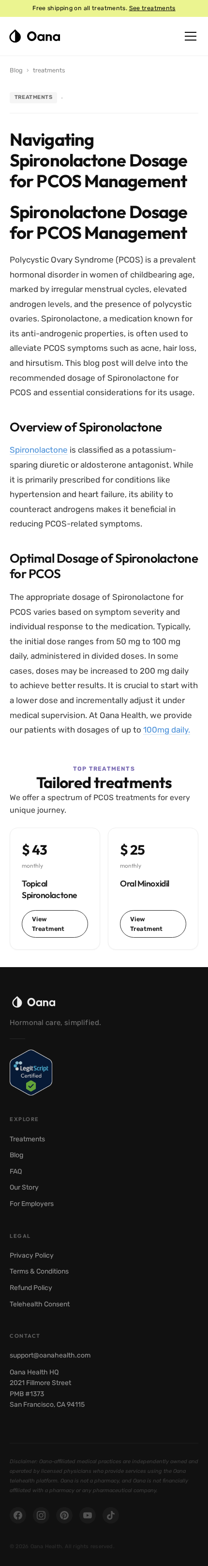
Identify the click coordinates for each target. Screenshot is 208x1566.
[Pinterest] (64, 1515)
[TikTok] (111, 1515)
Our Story (24, 1187)
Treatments (27, 1139)
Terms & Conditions (39, 1271)
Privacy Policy (32, 1255)
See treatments (152, 8)
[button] (190, 36)
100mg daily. (166, 729)
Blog (16, 70)
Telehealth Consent (40, 1304)
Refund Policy (31, 1288)
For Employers (32, 1204)
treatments (49, 70)
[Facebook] (18, 1515)
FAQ (16, 1171)
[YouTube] (87, 1515)
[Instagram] (41, 1515)
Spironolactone (39, 450)
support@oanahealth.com (50, 1355)
